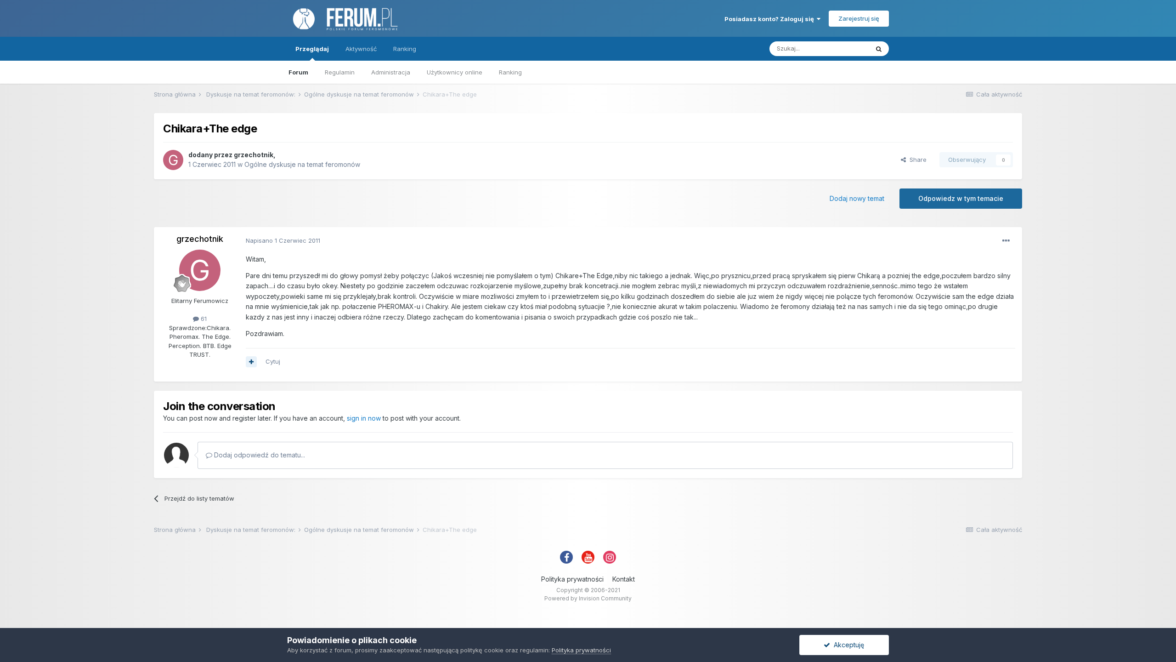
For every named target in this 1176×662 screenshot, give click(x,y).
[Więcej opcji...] (1006, 240)
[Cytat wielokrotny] (251, 361)
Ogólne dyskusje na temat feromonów (302, 164)
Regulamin (340, 72)
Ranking (510, 72)
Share (916, 159)
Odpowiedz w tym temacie (960, 198)
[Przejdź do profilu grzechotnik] (173, 160)
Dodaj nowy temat (857, 198)
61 (203, 318)
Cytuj (273, 361)
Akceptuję (847, 645)
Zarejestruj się (858, 18)
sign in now (364, 418)
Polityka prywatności (572, 579)
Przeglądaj (312, 48)
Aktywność (361, 48)
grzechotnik (253, 155)
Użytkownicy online (454, 72)
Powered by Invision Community (588, 598)
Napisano (283, 240)
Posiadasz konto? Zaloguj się (770, 19)
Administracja (390, 72)
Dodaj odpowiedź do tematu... (258, 455)
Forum (298, 72)
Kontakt (623, 579)
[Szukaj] (879, 48)
